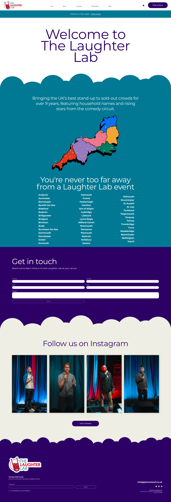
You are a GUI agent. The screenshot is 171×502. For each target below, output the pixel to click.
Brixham (43, 222)
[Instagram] (159, 486)
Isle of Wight (86, 208)
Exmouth (43, 243)
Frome (86, 198)
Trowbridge (127, 224)
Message (14, 291)
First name (14, 279)
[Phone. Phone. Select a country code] (88, 287)
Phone (87, 285)
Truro (131, 227)
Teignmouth (127, 214)
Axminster (44, 198)
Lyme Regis (86, 219)
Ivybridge (86, 212)
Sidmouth (128, 196)
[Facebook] (161, 486)
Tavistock (129, 210)
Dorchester (44, 236)
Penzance (86, 229)
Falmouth (86, 195)
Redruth (86, 236)
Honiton (86, 205)
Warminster (127, 234)
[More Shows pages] (66, 6)
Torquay (129, 217)
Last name (88, 279)
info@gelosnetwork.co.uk (149, 482)
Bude (41, 226)
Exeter (42, 239)
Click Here (96, 14)
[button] (143, 5)
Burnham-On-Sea (48, 229)
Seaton (86, 243)
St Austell (128, 203)
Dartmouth (44, 233)
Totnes (130, 220)
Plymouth (86, 233)
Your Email (12, 484)
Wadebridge (127, 231)
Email (13, 285)
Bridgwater (44, 215)
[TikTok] (156, 486)
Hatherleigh (86, 201)
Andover (43, 195)
